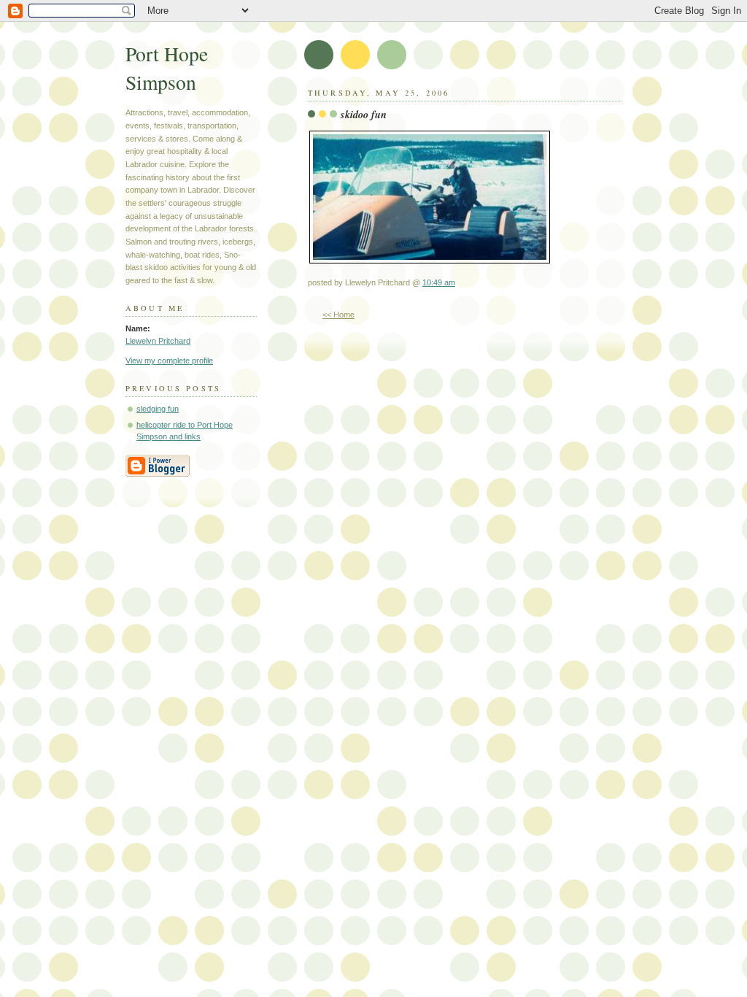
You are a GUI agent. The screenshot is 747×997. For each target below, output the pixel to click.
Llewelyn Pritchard (157, 340)
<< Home (338, 314)
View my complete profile (169, 360)
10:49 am (438, 282)
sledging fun (157, 408)
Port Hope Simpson (166, 68)
